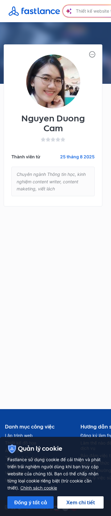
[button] (92, 54)
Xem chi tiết (80, 502)
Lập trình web (19, 435)
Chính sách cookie (38, 487)
